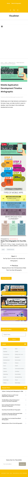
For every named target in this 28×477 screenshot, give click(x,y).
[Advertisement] (14, 43)
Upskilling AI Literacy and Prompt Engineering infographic (10, 395)
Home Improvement (19, 368)
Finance (16, 363)
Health (16, 365)
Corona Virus (6, 354)
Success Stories (18, 377)
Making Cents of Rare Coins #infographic (12, 423)
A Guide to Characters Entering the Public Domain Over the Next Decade (12, 414)
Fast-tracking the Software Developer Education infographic (11, 405)
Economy (5, 357)
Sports (4, 377)
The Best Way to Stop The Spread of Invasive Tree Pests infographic (10, 400)
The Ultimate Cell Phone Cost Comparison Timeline (14, 306)
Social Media (18, 374)
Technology (5, 380)
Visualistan (15, 473)
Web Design (17, 382)
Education (17, 357)
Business (5, 351)
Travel (16, 380)
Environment (18, 360)
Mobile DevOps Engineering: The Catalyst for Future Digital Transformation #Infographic (14, 318)
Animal (4, 348)
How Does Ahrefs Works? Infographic (11, 409)
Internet (5, 371)
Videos (4, 382)
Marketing (5, 374)
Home (8, 3)
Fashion (5, 363)
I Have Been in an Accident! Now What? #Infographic (11, 419)
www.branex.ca (13, 239)
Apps (3, 249)
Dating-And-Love (19, 354)
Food (4, 365)
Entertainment (6, 360)
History (5, 368)
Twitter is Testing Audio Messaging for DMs (12, 391)
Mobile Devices (10, 249)
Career (16, 351)
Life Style (17, 371)
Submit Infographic (16, 3)
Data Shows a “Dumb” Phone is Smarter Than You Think (13, 293)
